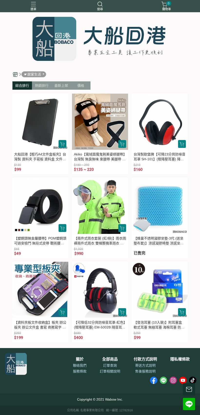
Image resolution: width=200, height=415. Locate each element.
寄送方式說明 (145, 365)
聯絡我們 (80, 365)
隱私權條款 (180, 359)
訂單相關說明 (110, 371)
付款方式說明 (145, 359)
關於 (80, 359)
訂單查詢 (110, 365)
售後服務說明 (145, 371)
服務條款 (80, 371)
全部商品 (110, 359)
